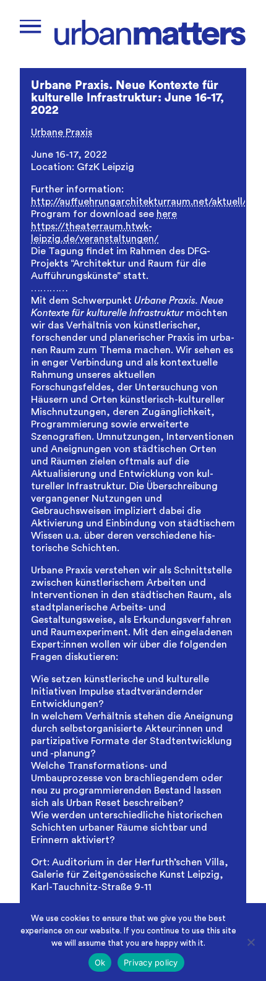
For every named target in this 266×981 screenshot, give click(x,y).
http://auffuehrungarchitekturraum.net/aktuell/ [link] (139, 202)
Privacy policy (151, 962)
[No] (250, 942)
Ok (100, 962)
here (167, 214)
